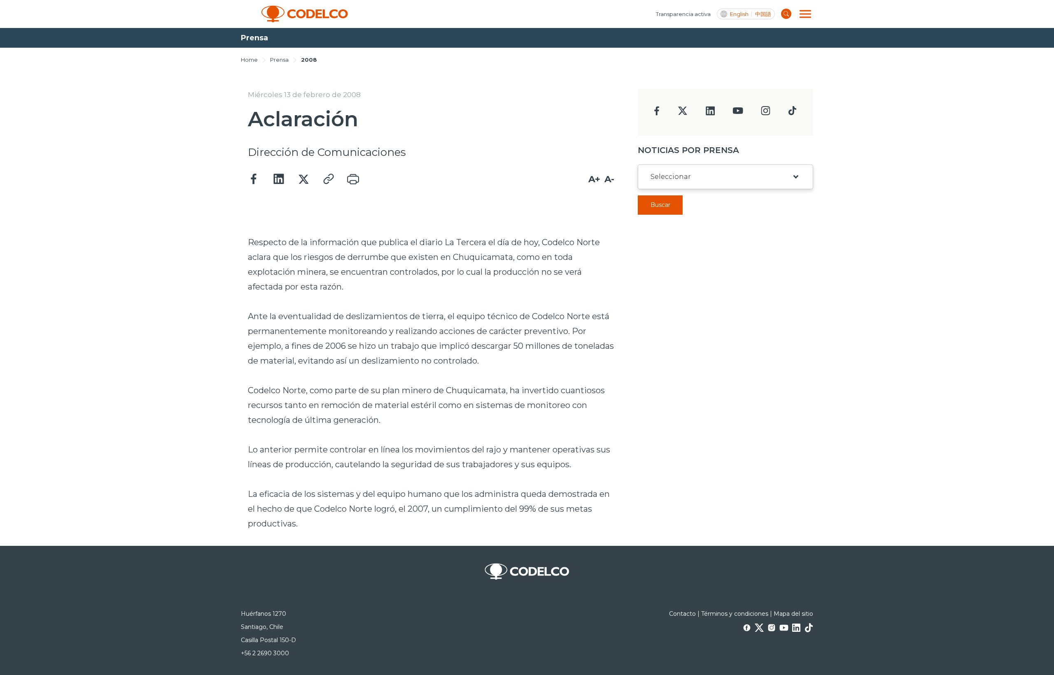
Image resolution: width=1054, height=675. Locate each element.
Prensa (279, 59)
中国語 (763, 14)
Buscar (660, 205)
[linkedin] (710, 113)
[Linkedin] (279, 179)
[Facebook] (254, 179)
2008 (309, 59)
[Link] (328, 179)
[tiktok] (792, 113)
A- (609, 179)
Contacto (682, 613)
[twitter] (682, 114)
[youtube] (737, 113)
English (739, 14)
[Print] (353, 179)
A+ (594, 179)
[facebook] (657, 113)
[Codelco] (304, 14)
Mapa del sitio (793, 613)
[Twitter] (303, 179)
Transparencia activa (683, 14)
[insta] (765, 113)
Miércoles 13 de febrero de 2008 (304, 94)
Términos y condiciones (734, 613)
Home (249, 59)
